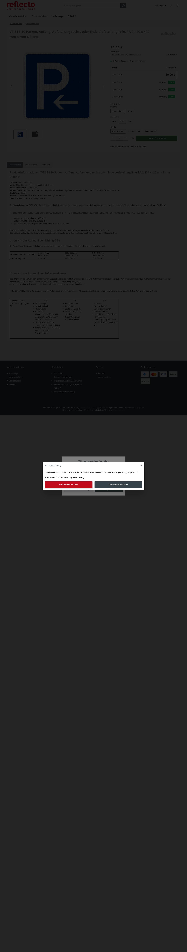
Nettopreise (118, 484)
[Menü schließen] (141, 465)
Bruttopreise (68, 484)
